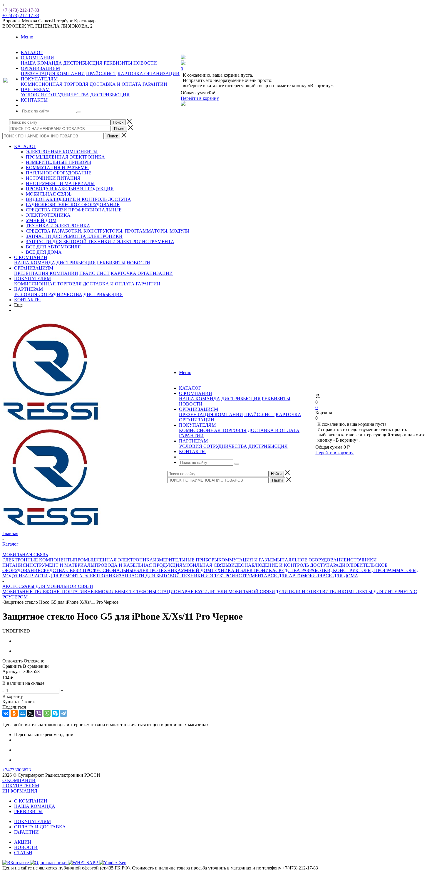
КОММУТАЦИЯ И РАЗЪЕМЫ (57, 167)
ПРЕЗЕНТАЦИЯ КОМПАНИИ (53, 73)
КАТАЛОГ (25, 146)
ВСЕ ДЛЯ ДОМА (44, 252)
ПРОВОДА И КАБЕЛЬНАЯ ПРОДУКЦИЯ (70, 188)
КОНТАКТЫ (27, 299)
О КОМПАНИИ (30, 257)
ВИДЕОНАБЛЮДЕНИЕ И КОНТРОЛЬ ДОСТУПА (78, 199)
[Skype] (55, 713)
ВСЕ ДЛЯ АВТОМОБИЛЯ (53, 246)
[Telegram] (63, 713)
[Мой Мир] (22, 713)
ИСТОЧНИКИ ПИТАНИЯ (53, 178)
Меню (27, 36)
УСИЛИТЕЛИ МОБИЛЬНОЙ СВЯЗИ (236, 591)
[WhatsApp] (47, 713)
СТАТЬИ (23, 852)
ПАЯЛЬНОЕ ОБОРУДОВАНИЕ (58, 172)
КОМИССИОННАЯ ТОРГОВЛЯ (54, 84)
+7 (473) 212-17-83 (20, 10)
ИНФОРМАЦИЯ (19, 790)
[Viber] (38, 713)
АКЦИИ (22, 842)
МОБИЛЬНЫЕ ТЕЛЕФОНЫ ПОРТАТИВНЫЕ (50, 591)
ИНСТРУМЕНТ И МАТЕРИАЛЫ (60, 183)
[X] (30, 713)
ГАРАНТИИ (155, 84)
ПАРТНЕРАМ (28, 289)
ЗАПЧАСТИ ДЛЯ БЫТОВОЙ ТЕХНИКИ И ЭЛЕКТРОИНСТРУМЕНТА (100, 241)
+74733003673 (16, 769)
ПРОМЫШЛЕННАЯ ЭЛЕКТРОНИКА (65, 156)
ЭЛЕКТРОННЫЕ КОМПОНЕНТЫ (62, 151)
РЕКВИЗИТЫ (118, 62)
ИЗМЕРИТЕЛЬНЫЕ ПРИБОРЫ (58, 162)
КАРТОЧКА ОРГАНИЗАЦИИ (149, 73)
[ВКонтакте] (5, 713)
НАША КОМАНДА (41, 62)
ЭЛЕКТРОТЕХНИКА (48, 215)
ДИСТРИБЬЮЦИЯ (83, 62)
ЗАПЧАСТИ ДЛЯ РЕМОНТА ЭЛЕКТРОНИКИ (74, 236)
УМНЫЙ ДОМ (41, 220)
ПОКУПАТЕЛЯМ (32, 278)
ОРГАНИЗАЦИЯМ (33, 267)
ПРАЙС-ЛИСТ (101, 73)
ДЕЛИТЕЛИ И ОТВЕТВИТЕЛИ (308, 591)
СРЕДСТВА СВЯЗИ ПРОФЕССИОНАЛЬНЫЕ (74, 209)
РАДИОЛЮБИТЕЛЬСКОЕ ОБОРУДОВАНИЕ (73, 204)
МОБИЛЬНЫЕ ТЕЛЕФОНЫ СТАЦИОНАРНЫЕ (148, 591)
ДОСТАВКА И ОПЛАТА (115, 84)
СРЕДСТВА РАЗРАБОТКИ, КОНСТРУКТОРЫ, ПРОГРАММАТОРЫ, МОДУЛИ (108, 230)
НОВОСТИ (145, 62)
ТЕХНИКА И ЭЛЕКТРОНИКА (58, 225)
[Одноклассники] (14, 713)
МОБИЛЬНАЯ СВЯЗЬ (48, 193)
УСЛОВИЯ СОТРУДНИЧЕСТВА (55, 94)
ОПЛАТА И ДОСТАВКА (40, 826)
